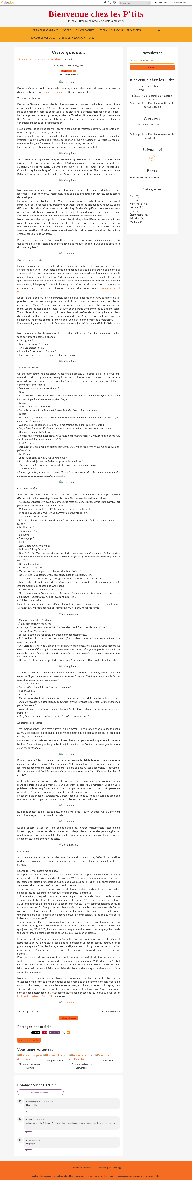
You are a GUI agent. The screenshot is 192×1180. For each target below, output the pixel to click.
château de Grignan (52, 92)
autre (56, 66)
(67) (134, 211)
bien (61, 66)
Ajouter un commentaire (40, 1092)
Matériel (67, 30)
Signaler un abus (101, 1176)
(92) (134, 200)
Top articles (79, 1176)
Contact (89, 1176)
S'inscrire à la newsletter (29, 1040)
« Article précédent (28, 1011)
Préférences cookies (152, 1176)
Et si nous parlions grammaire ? (77, 38)
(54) (137, 218)
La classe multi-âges (43, 38)
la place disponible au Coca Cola (35, 996)
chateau (68, 66)
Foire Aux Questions (111, 30)
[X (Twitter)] (109, 2)
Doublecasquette (157, 103)
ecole (75, 66)
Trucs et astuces (85, 30)
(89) (138, 204)
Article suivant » (111, 1011)
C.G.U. (112, 1176)
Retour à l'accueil (68, 1018)
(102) (134, 196)
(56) (139, 215)
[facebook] (105, 2)
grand (80, 66)
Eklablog (116, 1168)
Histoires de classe (52, 59)
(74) (136, 207)
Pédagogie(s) (134, 30)
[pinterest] (114, 2)
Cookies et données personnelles (130, 1176)
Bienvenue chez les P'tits (96, 14)
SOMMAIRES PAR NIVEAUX (44, 30)
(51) (137, 222)
